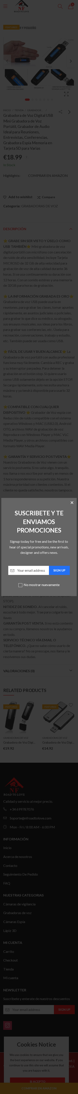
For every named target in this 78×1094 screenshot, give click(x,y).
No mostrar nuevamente (42, 585)
